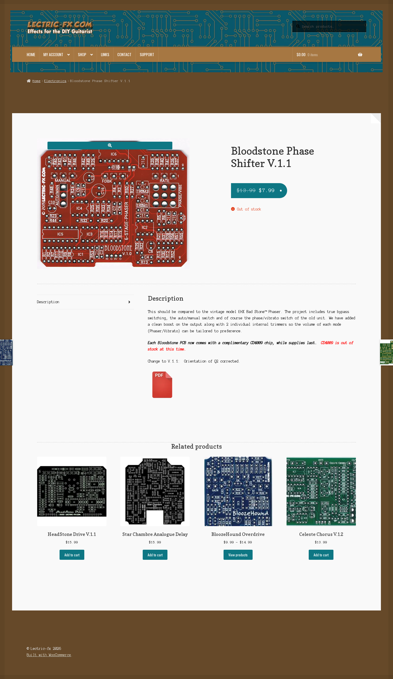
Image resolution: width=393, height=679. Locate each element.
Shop (82, 54)
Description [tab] (48, 302)
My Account (53, 54)
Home (31, 54)
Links (105, 54)
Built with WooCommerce (49, 655)
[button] (109, 145)
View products (238, 554)
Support (147, 54)
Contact (124, 54)
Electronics (55, 81)
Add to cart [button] (71, 554)
